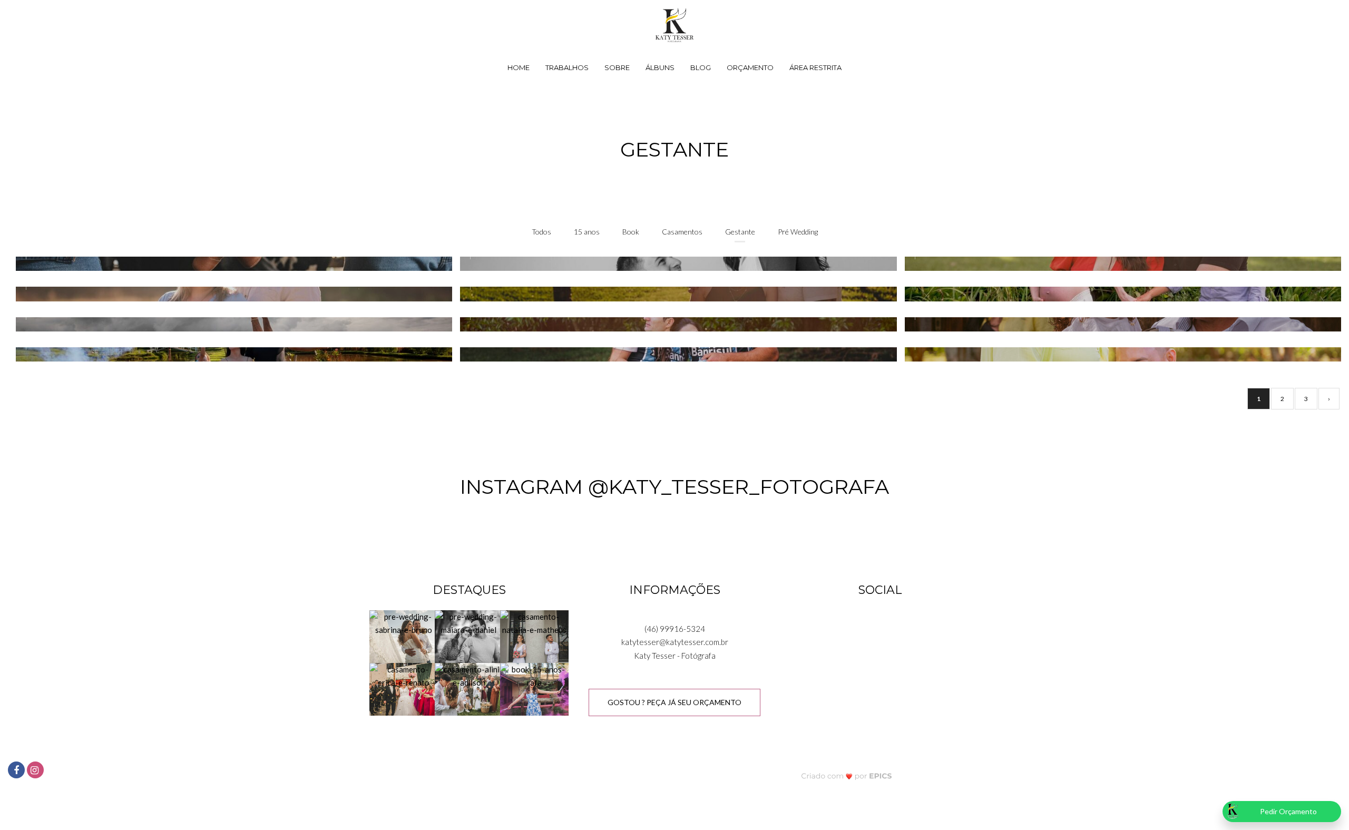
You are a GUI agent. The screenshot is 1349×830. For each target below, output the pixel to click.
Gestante (740, 231)
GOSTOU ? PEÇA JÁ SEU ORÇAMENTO (674, 702)
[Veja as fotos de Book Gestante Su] (230, 324)
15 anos (587, 231)
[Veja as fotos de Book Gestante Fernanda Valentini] (230, 354)
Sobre (617, 67)
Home (518, 67)
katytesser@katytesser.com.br (674, 642)
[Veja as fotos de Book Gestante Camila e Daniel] (674, 324)
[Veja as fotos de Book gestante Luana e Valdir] (1119, 354)
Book (630, 231)
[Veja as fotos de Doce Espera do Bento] (1119, 294)
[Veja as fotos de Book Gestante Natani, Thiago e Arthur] (674, 294)
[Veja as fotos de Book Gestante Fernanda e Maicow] (230, 264)
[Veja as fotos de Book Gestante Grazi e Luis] (230, 294)
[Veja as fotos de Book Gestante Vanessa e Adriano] (1119, 264)
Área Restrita (815, 67)
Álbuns (660, 67)
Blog (700, 67)
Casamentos (682, 231)
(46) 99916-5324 (674, 628)
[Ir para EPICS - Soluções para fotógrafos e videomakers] (846, 776)
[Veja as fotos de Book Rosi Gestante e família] (674, 354)
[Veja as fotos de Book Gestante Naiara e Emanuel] (674, 264)
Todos (541, 231)
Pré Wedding (798, 231)
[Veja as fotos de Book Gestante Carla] (1119, 324)
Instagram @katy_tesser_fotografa (674, 486)
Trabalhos (567, 67)
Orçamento (750, 67)
